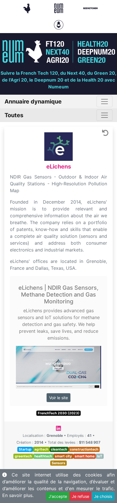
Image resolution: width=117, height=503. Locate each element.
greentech (23, 456)
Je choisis (103, 496)
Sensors (58, 463)
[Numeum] (59, 8)
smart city (63, 456)
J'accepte (58, 496)
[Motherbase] (58, 24)
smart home (85, 456)
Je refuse (80, 496)
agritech (41, 449)
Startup (25, 449)
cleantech (59, 449)
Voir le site (58, 397)
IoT (99, 456)
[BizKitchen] (90, 8)
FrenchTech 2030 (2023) (59, 413)
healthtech (43, 456)
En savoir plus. (18, 495)
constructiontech (84, 449)
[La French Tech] (27, 8)
